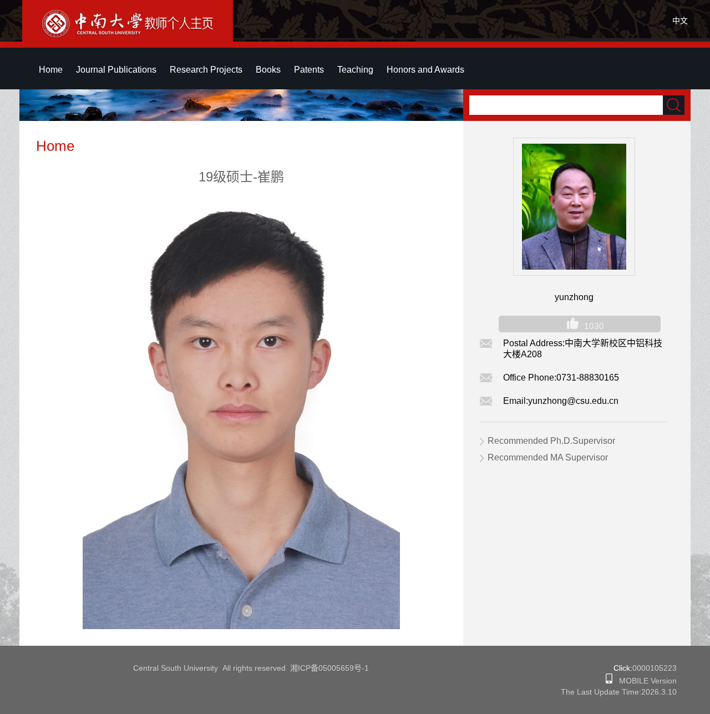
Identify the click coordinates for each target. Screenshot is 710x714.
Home (51, 69)
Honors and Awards (425, 69)
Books (268, 69)
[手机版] (609, 680)
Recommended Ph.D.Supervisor (551, 440)
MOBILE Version (644, 680)
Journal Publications (116, 69)
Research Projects (206, 69)
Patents (309, 69)
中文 (680, 20)
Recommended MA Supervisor (548, 457)
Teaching (355, 69)
